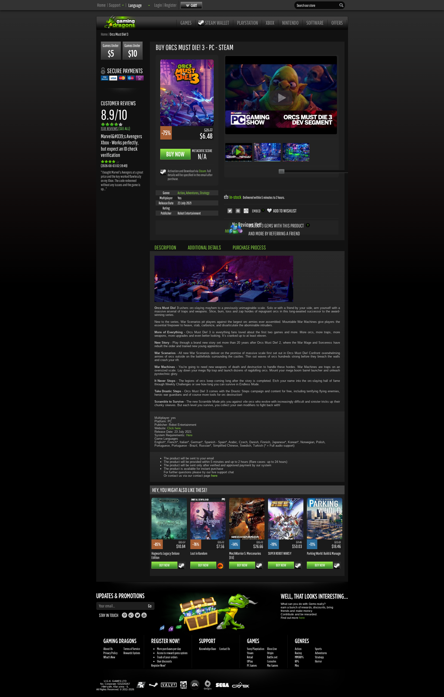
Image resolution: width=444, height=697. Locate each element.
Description (165, 247)
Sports (318, 649)
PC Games (252, 665)
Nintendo (290, 23)
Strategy (205, 193)
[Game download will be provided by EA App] (220, 566)
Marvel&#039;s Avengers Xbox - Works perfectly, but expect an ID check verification (121, 145)
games (185, 23)
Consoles (271, 661)
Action (181, 193)
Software (315, 23)
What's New (109, 657)
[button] (116, 5)
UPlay (250, 661)
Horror (318, 661)
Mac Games (272, 665)
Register (170, 5)
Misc (297, 665)
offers (337, 23)
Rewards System (131, 653)
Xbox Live (272, 649)
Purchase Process (249, 247)
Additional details (204, 247)
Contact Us (224, 649)
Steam (202, 171)
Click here (174, 428)
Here (189, 435)
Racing (298, 653)
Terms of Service (131, 649)
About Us (108, 649)
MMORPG (299, 657)
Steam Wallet (217, 23)
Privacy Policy (110, 653)
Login (158, 5)
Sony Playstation (255, 649)
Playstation (247, 23)
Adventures (192, 193)
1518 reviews (115, 128)
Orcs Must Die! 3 (119, 34)
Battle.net (272, 657)
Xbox (270, 23)
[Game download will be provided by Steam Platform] (163, 172)
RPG (297, 661)
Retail (250, 657)
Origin (270, 653)
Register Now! (158, 665)
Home (101, 5)
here (302, 617)
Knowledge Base (207, 649)
